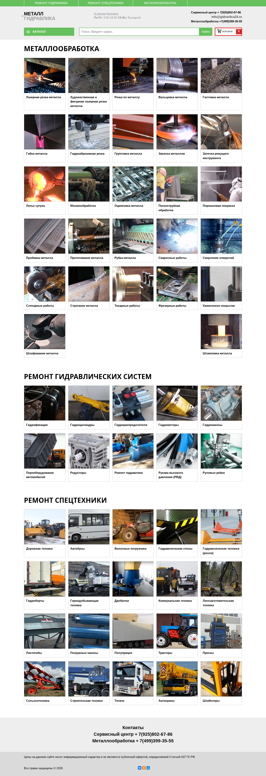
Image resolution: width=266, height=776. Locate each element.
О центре (100, 13)
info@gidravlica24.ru (226, 16)
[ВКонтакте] (139, 768)
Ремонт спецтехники (105, 3)
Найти (206, 31)
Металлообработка (160, 3)
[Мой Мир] (148, 768)
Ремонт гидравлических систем (88, 376)
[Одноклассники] (144, 768)
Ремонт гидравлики (51, 3)
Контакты (112, 13)
